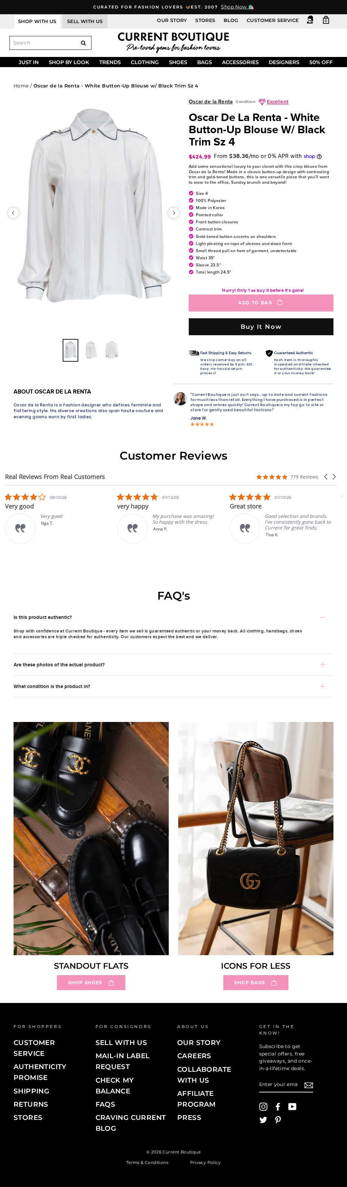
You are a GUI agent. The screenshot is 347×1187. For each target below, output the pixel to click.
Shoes (178, 62)
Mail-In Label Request (123, 1061)
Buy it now (261, 326)
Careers (194, 1056)
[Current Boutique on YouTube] (292, 1107)
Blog (231, 20)
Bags (204, 62)
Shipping (31, 1091)
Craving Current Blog (131, 1122)
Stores (205, 20)
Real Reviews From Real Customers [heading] (55, 477)
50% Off (321, 62)
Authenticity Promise (40, 1072)
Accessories (240, 62)
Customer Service (273, 20)
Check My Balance (115, 1085)
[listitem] (151, 518)
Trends (110, 62)
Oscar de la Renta (211, 101)
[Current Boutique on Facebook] (278, 1107)
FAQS (106, 1104)
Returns (31, 1104)
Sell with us (85, 21)
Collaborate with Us (204, 1074)
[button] (326, 477)
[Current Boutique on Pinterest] (278, 1120)
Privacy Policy (205, 1162)
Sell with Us (121, 1043)
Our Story (172, 20)
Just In (29, 62)
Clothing (145, 62)
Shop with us (37, 21)
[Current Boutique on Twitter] (263, 1120)
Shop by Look (69, 62)
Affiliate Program (196, 1098)
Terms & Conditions (147, 1162)
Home (21, 85)
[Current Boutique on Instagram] (263, 1107)
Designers (284, 62)
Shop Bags (249, 982)
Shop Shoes (85, 982)
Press (189, 1117)
